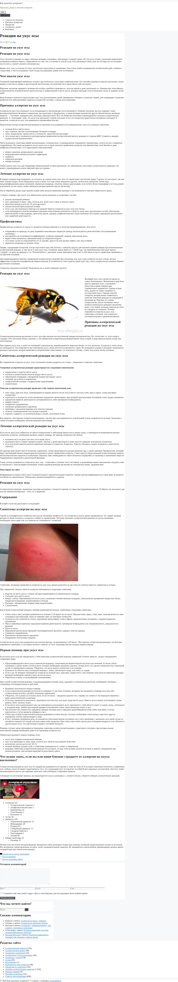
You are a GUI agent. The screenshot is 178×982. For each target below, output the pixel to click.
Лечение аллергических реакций (19, 969)
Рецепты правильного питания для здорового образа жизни (26, 936)
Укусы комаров (9, 857)
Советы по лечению (14, 20)
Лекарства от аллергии (15, 967)
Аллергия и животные (15, 953)
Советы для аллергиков (15, 976)
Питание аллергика (14, 22)
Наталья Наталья (12, 935)
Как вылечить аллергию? (11, 3)
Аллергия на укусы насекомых (15, 854)
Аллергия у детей (13, 27)
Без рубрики (10, 962)
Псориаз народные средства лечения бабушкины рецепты (26, 931)
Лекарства (9, 25)
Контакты (9, 29)
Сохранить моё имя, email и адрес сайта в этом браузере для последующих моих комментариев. (45, 893)
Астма (8, 960)
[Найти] (26, 909)
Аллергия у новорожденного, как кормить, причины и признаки (28, 926)
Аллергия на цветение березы (34, 923)
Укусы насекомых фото (12, 859)
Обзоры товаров (12, 972)
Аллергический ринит (15, 950)
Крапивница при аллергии (17, 965)
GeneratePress (55, 981)
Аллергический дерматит (16, 948)
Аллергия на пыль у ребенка (33, 921)
